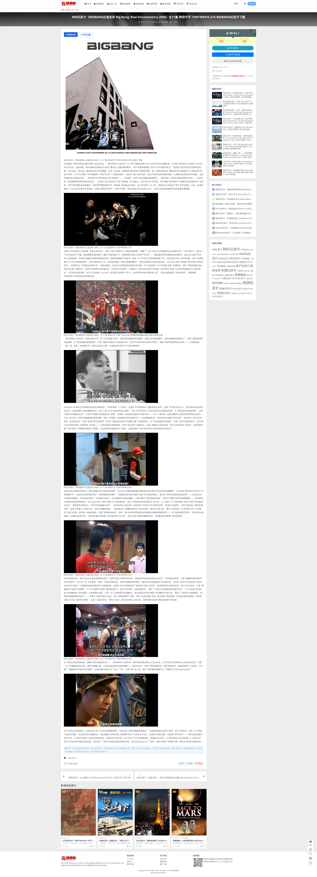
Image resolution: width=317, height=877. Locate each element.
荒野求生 (234, 293)
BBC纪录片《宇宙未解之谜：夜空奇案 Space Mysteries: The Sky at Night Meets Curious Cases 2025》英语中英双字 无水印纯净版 (238, 122)
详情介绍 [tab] (71, 34)
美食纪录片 (226, 288)
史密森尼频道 (231, 266)
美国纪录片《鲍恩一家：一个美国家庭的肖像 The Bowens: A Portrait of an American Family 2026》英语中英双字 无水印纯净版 (238, 156)
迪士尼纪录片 (242, 293)
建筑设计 (221, 275)
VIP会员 (222, 39)
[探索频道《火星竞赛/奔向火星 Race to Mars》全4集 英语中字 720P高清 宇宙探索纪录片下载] (189, 812)
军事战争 (100, 3)
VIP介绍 (163, 859)
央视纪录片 (229, 270)
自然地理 (153, 3)
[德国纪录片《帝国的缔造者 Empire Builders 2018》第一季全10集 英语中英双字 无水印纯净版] (217, 172)
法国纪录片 (227, 278)
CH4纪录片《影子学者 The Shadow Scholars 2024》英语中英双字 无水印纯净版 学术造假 (238, 163)
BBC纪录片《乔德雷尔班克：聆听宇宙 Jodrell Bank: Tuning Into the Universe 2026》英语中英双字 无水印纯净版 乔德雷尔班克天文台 (238, 96)
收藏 (191, 763)
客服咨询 (163, 861)
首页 (89, 3)
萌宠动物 (167, 3)
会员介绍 (193, 3)
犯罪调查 (217, 283)
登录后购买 (233, 48)
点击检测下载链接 (232, 55)
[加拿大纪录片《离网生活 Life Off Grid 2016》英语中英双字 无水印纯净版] (217, 129)
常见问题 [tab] (87, 34)
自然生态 (245, 289)
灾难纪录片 (249, 278)
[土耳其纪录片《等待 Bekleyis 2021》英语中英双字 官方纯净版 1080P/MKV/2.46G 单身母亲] (78, 812)
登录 (252, 4)
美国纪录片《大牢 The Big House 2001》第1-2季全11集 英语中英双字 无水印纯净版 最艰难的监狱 (238, 146)
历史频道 (221, 266)
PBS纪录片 (235, 258)
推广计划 (163, 864)
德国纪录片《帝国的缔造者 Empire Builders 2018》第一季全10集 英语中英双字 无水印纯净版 (238, 172)
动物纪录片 (244, 262)
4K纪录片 (217, 249)
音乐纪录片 (218, 296)
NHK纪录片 (223, 258)
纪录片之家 (73, 763)
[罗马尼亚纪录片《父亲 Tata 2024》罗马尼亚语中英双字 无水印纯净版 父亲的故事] (217, 104)
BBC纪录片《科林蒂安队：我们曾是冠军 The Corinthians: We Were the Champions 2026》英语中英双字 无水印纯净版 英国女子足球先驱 (238, 139)
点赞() (199, 763)
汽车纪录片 (217, 278)
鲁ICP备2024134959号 (158, 873)
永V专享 (180, 3)
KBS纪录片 (72, 758)
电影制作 (232, 283)
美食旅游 (140, 3)
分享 (182, 763)
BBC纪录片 (231, 249)
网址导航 (130, 864)
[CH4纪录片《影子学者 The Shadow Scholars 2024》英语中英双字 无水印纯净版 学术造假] (217, 164)
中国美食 (245, 258)
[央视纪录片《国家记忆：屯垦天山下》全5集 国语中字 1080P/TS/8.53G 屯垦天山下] (115, 812)
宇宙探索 (240, 271)
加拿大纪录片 (232, 262)
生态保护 (226, 283)
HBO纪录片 (234, 254)
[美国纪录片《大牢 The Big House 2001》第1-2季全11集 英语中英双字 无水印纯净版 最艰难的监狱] (217, 147)
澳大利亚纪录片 (238, 278)
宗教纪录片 (247, 271)
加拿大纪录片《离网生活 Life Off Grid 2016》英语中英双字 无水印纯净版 (238, 128)
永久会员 (246, 39)
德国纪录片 (229, 275)
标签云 (129, 861)
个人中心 (130, 859)
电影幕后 (239, 283)
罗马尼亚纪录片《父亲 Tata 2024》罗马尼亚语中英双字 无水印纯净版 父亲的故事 (238, 103)
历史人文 (113, 3)
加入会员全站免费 (234, 61)
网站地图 (176, 870)
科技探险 (127, 3)
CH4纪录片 (245, 249)
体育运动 (222, 262)
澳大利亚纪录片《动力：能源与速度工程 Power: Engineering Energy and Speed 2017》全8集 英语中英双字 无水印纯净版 (238, 113)
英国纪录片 (224, 293)
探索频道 (240, 275)
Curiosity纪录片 (223, 254)
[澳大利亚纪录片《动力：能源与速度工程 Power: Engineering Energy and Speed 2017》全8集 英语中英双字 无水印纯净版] (217, 112)
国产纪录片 (243, 266)
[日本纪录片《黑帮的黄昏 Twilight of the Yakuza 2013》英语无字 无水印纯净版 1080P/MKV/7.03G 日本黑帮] (152, 812)
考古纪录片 (237, 288)
